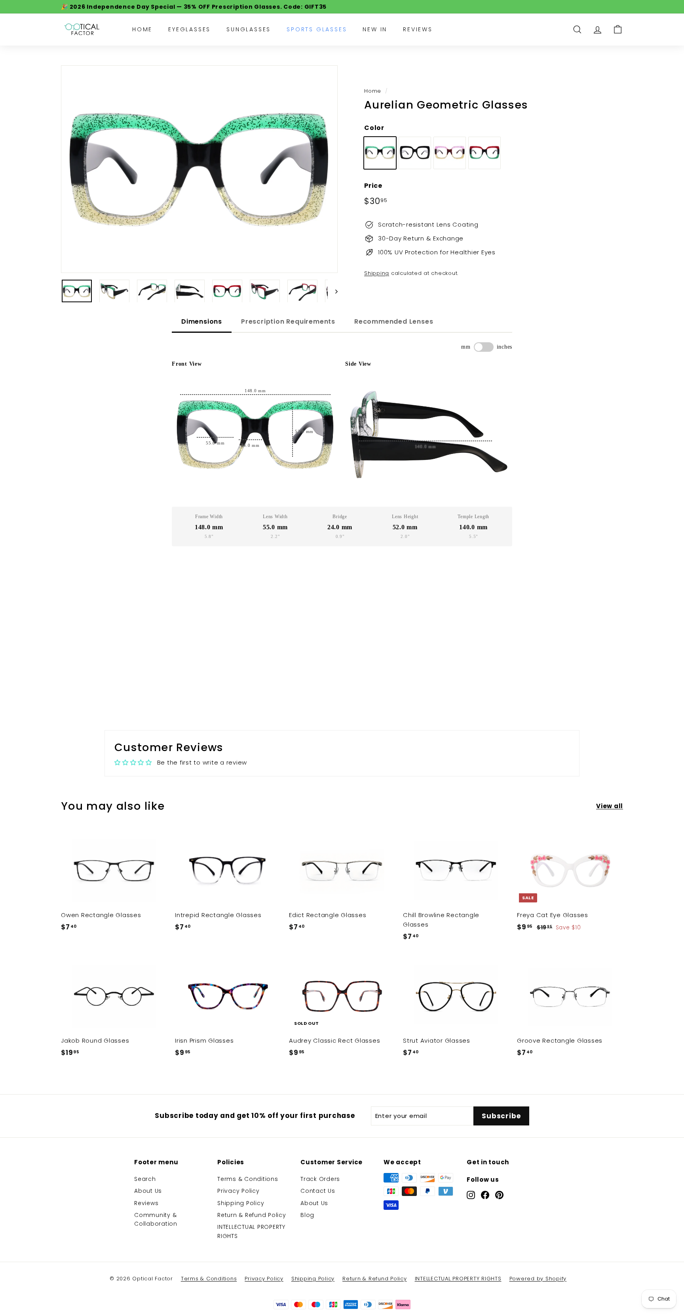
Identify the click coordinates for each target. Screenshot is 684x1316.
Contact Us (317, 1191)
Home (142, 29)
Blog (307, 1215)
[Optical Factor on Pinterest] (499, 1195)
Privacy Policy (238, 1191)
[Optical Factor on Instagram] (471, 1195)
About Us (148, 1191)
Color (374, 127)
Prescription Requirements (288, 321)
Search (145, 1179)
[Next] (333, 291)
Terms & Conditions (247, 1179)
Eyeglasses (189, 29)
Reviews (418, 29)
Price (373, 185)
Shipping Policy (240, 1203)
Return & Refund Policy (251, 1215)
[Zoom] (199, 169)
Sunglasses (248, 29)
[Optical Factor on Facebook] (485, 1195)
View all (609, 806)
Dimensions (201, 321)
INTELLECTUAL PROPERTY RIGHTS (251, 1231)
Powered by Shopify (538, 1278)
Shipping (376, 273)
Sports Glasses (317, 29)
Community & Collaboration (155, 1219)
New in (375, 29)
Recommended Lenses (393, 321)
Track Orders (320, 1179)
